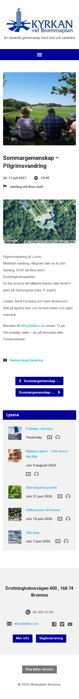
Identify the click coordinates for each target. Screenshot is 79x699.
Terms (71, 242)
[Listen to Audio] (58, 437)
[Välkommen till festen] (15, 518)
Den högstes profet (41, 488)
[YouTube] (70, 624)
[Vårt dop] (15, 541)
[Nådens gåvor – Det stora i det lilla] (15, 459)
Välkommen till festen (43, 510)
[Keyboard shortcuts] (26, 242)
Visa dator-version (39, 669)
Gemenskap (19, 360)
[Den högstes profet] (15, 495)
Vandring (36, 360)
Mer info (22, 638)
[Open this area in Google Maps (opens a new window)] (11, 241)
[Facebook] (54, 624)
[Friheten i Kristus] (15, 437)
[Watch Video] (49, 437)
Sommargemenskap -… (41, 381)
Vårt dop (33, 533)
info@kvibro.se (33, 326)
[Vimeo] (62, 624)
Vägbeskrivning (51, 638)
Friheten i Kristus (39, 429)
